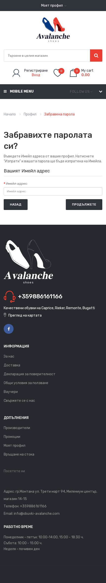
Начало (10, 114)
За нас (9, 356)
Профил (30, 114)
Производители (17, 428)
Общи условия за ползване (26, 383)
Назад (15, 204)
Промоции (12, 437)
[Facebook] (9, 329)
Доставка (12, 365)
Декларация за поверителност (29, 374)
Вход (36, 75)
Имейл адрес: (17, 183)
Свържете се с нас (19, 401)
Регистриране (36, 71)
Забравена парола (59, 114)
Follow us (79, 92)
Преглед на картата (25, 315)
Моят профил (14, 446)
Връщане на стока (19, 454)
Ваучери (11, 392)
